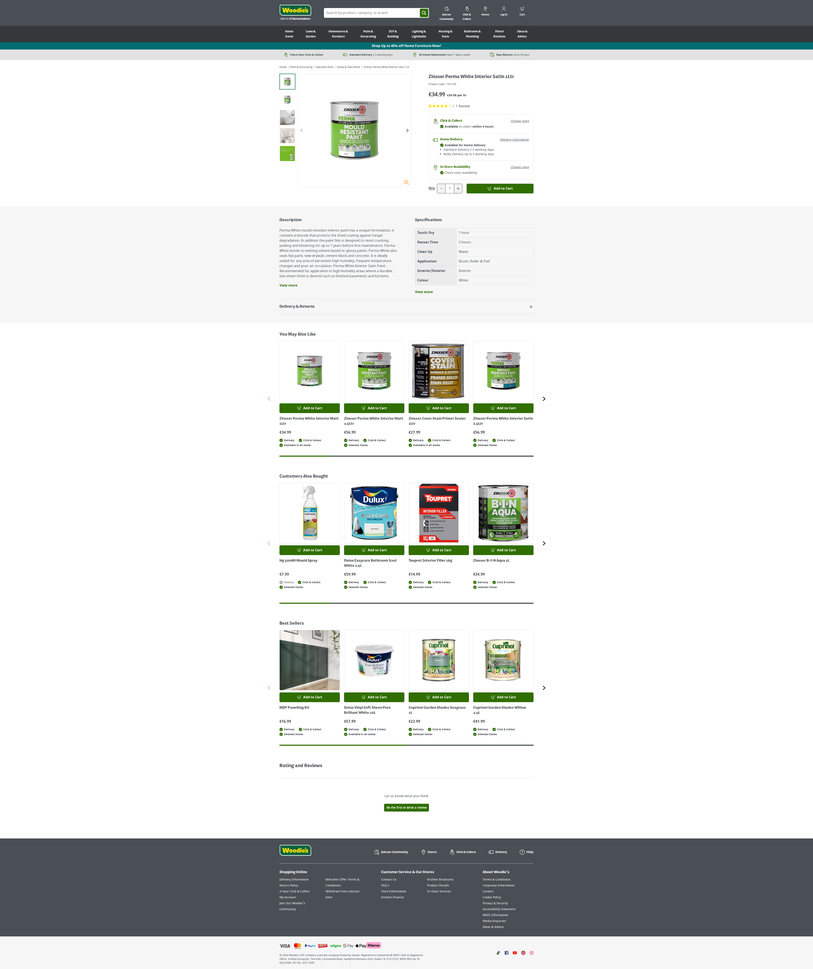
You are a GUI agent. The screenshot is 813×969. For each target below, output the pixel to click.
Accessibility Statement (499, 909)
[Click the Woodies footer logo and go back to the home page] (295, 853)
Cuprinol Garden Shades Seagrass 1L (437, 710)
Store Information (393, 891)
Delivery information (514, 140)
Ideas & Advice (522, 34)
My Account (287, 897)
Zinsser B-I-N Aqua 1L (491, 561)
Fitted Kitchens (499, 34)
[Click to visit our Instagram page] (532, 952)
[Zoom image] (406, 182)
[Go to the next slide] (407, 130)
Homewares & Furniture (338, 34)
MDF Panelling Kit (294, 708)
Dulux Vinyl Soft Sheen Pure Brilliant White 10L (367, 710)
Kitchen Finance (392, 897)
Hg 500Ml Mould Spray (298, 561)
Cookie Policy (492, 897)
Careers (488, 891)
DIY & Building (393, 34)
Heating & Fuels (445, 34)
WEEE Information (495, 915)
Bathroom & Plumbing (472, 34)
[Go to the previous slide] (301, 130)
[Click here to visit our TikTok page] (498, 952)
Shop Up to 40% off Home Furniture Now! (406, 45)
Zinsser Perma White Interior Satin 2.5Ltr (503, 421)
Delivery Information (294, 879)
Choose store (520, 121)
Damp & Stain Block (348, 67)
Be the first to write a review (407, 807)
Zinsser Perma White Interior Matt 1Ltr (309, 421)
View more (288, 285)
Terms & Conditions (497, 879)
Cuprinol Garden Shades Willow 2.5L (499, 710)
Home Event (289, 34)
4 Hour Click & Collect (294, 891)
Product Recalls (438, 885)
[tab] (287, 82)
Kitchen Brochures (440, 879)
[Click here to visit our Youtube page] (515, 952)
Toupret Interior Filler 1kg (430, 561)
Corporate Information (499, 885)
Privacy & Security (495, 903)
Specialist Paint (324, 67)
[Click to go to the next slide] (544, 398)
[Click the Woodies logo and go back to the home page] (295, 12)
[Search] (424, 13)
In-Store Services (439, 891)
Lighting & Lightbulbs (419, 34)
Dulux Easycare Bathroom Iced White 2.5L (370, 563)
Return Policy (288, 885)
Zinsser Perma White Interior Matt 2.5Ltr (373, 421)
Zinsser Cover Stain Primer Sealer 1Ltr (437, 421)
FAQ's (385, 885)
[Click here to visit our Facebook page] (507, 952)
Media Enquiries (494, 921)
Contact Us (388, 879)
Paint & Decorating (368, 34)
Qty (432, 188)
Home (283, 67)
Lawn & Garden (311, 34)
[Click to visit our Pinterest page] (523, 952)
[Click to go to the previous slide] (269, 398)
